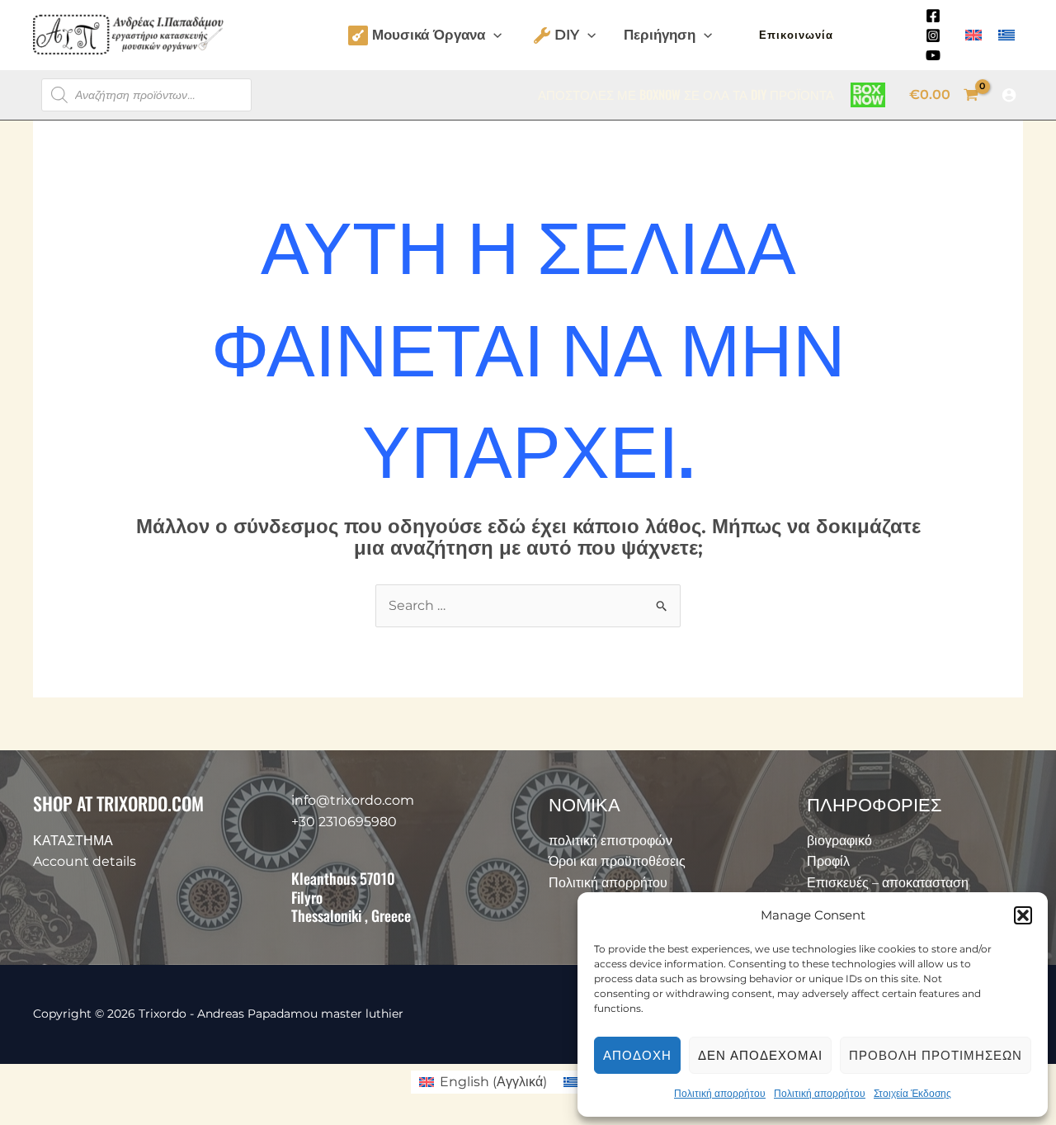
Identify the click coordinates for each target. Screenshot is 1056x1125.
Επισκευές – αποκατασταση (888, 883)
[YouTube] (933, 55)
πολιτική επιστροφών (610, 840)
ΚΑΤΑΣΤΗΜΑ (73, 840)
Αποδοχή (637, 1055)
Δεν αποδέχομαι (760, 1055)
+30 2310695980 (344, 822)
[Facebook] (933, 15)
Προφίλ (828, 861)
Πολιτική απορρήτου (720, 1093)
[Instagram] (933, 35)
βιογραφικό (839, 840)
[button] (1023, 915)
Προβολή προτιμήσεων (935, 1055)
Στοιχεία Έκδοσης (912, 1093)
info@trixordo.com (352, 800)
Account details (84, 861)
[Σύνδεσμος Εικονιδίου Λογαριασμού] (1009, 94)
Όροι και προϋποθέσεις (617, 861)
